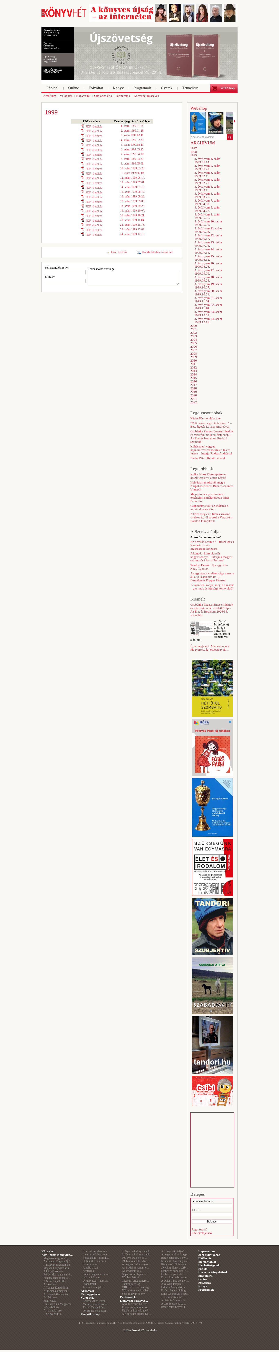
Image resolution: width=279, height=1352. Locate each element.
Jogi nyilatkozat (209, 1254)
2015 (193, 378)
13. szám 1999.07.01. (132, 182)
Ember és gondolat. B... (175, 1270)
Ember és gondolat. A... (136, 1307)
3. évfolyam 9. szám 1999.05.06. (207, 216)
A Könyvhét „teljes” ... (174, 1251)
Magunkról (205, 1275)
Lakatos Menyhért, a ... (174, 1287)
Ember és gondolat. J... (174, 1274)
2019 (193, 391)
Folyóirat (204, 1282)
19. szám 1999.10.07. (132, 210)
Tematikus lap (90, 1314)
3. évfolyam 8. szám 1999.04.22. (207, 209)
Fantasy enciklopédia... (57, 1277)
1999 (193, 155)
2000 (193, 325)
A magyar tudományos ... (136, 1264)
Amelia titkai (90, 1267)
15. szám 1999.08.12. (132, 191)
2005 (193, 343)
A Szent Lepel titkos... (56, 1281)
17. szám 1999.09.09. (132, 201)
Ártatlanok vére (52, 1310)
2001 (193, 329)
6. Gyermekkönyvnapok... (137, 1254)
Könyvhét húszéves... (134, 1300)
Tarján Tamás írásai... (95, 1307)
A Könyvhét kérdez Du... (136, 1313)
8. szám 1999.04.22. (132, 158)
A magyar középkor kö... (58, 1264)
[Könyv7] (63, 16)
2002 (193, 332)
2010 (193, 360)
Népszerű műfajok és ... (135, 1274)
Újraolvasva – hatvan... (96, 1280)
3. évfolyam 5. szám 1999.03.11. (207, 188)
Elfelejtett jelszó (202, 1233)
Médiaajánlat (207, 1261)
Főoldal (203, 1268)
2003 (193, 336)
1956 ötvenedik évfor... (135, 1261)
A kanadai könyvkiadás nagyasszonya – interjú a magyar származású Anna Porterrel (211, 557)
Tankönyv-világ (131, 1284)
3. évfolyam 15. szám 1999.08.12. (208, 258)
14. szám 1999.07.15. (132, 187)
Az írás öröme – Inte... (174, 1300)
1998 (193, 151)
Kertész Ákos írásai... (95, 1300)
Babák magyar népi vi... (96, 1274)
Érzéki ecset (50, 1297)
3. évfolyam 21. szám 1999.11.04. (208, 299)
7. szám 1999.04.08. (132, 154)
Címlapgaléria (90, 1294)
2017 (193, 384)
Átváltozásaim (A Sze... (135, 1304)
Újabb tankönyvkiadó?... (136, 1310)
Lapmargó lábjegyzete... (97, 1254)
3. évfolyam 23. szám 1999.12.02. (208, 313)
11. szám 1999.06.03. (132, 173)
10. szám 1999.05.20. (132, 168)
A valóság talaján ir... (173, 1284)
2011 (193, 364)
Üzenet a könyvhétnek (213, 1272)
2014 (193, 374)
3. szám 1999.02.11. (132, 135)
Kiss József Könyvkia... (57, 1254)
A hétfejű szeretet (54, 1271)
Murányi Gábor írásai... (96, 1304)
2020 (193, 395)
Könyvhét (48, 1251)
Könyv (202, 1286)
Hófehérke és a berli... (95, 1261)
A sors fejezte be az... (173, 1303)
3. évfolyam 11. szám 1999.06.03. (208, 230)
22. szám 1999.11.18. (132, 224)
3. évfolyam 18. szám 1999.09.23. (208, 278)
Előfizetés (204, 1258)
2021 (193, 398)
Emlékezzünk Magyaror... (58, 1304)
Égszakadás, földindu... (96, 1257)
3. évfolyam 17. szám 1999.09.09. (208, 271)
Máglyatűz (50, 1300)
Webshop (198, 108)
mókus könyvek (92, 1277)
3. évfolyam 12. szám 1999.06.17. (208, 237)
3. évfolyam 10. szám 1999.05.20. (208, 223)
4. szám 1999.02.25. (132, 140)
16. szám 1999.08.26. (132, 196)
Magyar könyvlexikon (56, 1268)
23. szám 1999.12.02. (132, 229)
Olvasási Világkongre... (135, 1280)
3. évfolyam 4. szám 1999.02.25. (207, 181)
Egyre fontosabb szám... (175, 1277)
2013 (193, 371)
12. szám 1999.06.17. (132, 177)
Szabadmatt (89, 1284)
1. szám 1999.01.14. (132, 125)
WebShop (227, 88)
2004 (193, 339)
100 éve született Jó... (134, 1257)
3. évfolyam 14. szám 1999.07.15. (208, 251)
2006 (193, 346)
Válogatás (87, 1297)
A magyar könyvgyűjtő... (58, 1261)
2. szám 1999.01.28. (132, 130)
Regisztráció (199, 1229)
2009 (193, 357)
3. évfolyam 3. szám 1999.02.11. (207, 174)
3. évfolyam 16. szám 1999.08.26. (208, 264)
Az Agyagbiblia (52, 1313)
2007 (193, 350)
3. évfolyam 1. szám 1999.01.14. (207, 160)
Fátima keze (90, 1264)
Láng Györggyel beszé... (175, 1293)
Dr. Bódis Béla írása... (95, 1310)
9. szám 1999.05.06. (132, 163)
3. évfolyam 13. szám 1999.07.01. (208, 244)
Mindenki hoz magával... (175, 1261)
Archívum (87, 1290)
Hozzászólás (119, 252)
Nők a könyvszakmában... (137, 1290)
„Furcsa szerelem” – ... (174, 1297)
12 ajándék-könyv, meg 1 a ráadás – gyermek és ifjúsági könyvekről (212, 586)
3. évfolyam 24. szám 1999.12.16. (208, 320)
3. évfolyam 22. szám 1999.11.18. (208, 306)
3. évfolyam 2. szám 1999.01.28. (207, 167)
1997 (193, 148)
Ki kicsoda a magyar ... (57, 1290)
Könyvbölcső (51, 1307)
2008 (193, 353)
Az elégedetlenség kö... (57, 1294)
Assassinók (50, 1284)
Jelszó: (196, 1210)
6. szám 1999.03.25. (132, 149)
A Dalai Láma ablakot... (175, 1280)
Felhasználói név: (203, 1201)
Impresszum (206, 1251)
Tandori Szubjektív (94, 1287)
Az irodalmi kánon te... (135, 1267)
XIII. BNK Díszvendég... (136, 1287)
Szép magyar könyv (133, 1293)
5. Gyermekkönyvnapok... (137, 1251)
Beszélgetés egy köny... (174, 1257)
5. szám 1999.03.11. (132, 144)
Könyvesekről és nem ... (175, 1264)
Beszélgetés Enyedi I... (174, 1306)
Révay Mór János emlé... (58, 1274)
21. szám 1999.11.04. (132, 220)
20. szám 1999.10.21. (132, 215)
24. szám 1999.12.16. (132, 234)
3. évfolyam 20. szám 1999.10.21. (208, 292)
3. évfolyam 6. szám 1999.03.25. (207, 195)
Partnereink (128, 1297)
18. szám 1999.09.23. (132, 205)
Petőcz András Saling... (174, 1290)
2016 (193, 381)
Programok (206, 1289)
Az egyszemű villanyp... (175, 1254)
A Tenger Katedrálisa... (57, 1287)
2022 (193, 402)
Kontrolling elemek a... (96, 1251)
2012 (193, 367)
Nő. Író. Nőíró (130, 1277)
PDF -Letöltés (94, 126)
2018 (193, 388)
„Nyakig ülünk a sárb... (174, 1267)
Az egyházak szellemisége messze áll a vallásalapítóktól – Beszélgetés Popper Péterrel (212, 577)
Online (202, 1279)
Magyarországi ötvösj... (57, 1258)
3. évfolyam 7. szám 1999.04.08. (207, 202)
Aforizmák (89, 1270)
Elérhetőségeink (209, 1265)
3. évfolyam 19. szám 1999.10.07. (208, 285)
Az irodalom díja (132, 1270)
